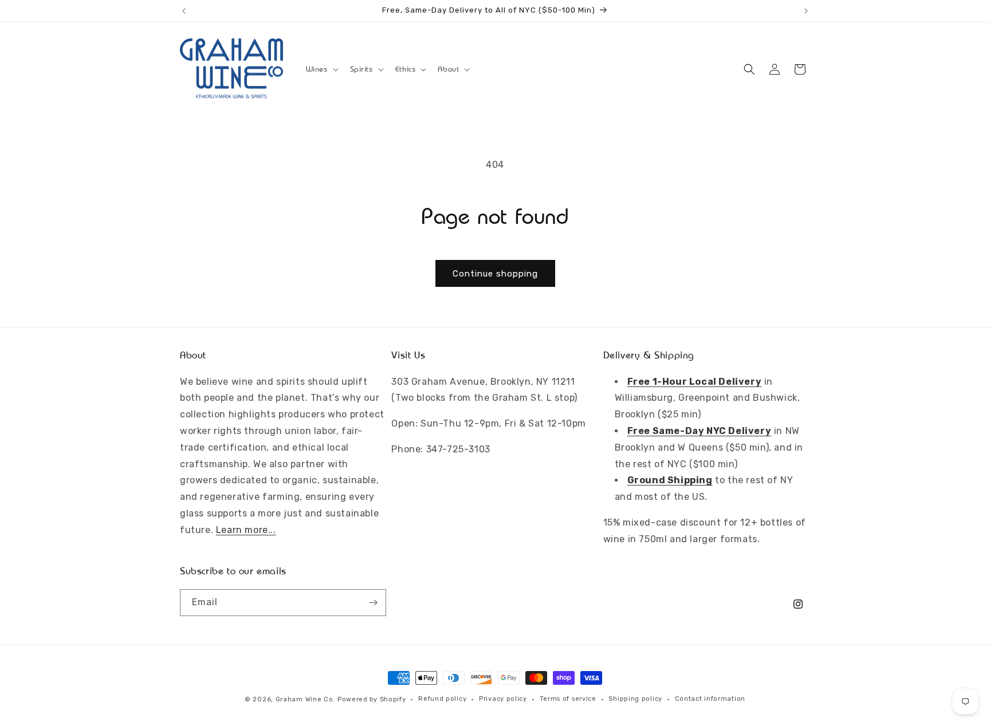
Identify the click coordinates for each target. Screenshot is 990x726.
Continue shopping (495, 274)
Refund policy (442, 699)
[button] (321, 69)
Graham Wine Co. (306, 699)
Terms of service (568, 699)
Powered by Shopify (371, 699)
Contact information (710, 699)
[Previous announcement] (184, 11)
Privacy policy (503, 699)
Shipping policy (635, 699)
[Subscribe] (373, 602)
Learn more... (246, 529)
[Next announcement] (806, 11)
